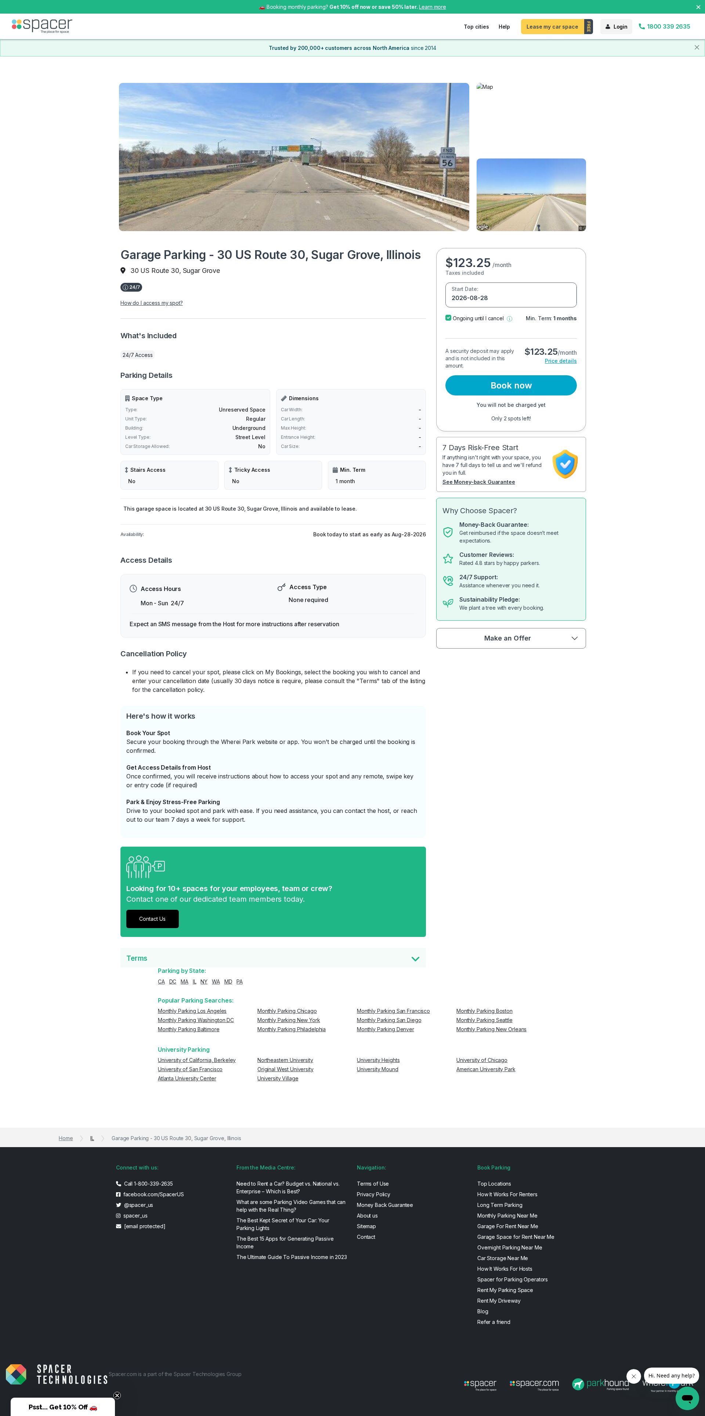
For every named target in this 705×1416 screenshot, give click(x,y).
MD (228, 981)
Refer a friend (493, 1322)
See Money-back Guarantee (478, 482)
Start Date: (465, 289)
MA (184, 981)
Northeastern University (285, 1060)
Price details (561, 361)
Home (66, 1138)
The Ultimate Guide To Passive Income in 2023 (291, 1257)
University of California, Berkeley (197, 1060)
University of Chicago (481, 1060)
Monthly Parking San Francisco (393, 1011)
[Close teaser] (117, 1395)
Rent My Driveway (499, 1301)
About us (367, 1215)
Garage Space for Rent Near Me (515, 1237)
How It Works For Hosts (504, 1269)
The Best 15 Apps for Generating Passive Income (285, 1242)
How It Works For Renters (507, 1194)
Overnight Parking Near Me (509, 1247)
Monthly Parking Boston (484, 1011)
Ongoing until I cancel (478, 318)
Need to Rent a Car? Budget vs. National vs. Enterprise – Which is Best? (288, 1187)
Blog (482, 1311)
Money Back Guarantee (385, 1205)
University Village (277, 1078)
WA (216, 981)
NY (203, 981)
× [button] (698, 6)
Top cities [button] (476, 26)
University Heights (378, 1060)
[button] (509, 318)
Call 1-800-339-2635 (148, 1183)
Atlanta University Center (187, 1078)
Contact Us (152, 919)
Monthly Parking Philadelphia (291, 1029)
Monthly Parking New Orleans (491, 1029)
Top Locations (494, 1183)
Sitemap (366, 1226)
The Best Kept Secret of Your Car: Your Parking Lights (282, 1224)
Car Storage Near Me (502, 1258)
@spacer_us (138, 1205)
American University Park (486, 1069)
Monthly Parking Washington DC (196, 1020)
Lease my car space (552, 26)
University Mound (377, 1069)
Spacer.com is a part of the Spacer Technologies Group (175, 1374)
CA (161, 981)
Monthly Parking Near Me (507, 1215)
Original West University (285, 1069)
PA (239, 981)
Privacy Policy (373, 1194)
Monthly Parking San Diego (389, 1020)
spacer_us (135, 1215)
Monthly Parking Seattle (484, 1020)
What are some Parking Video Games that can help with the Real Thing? (291, 1206)
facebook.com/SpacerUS (153, 1194)
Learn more (432, 7)
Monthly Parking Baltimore (189, 1029)
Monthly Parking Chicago (287, 1011)
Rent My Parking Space (505, 1290)
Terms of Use (373, 1183)
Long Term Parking (500, 1205)
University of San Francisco (190, 1069)
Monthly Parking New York (288, 1020)
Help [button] (504, 26)
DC (173, 981)
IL (194, 981)
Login (621, 26)
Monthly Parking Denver (385, 1029)
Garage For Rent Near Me (507, 1226)
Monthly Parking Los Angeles (192, 1011)
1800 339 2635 (668, 26)
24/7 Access (137, 355)
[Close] (697, 47)
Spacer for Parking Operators (512, 1279)
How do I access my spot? (151, 303)
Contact (366, 1237)
